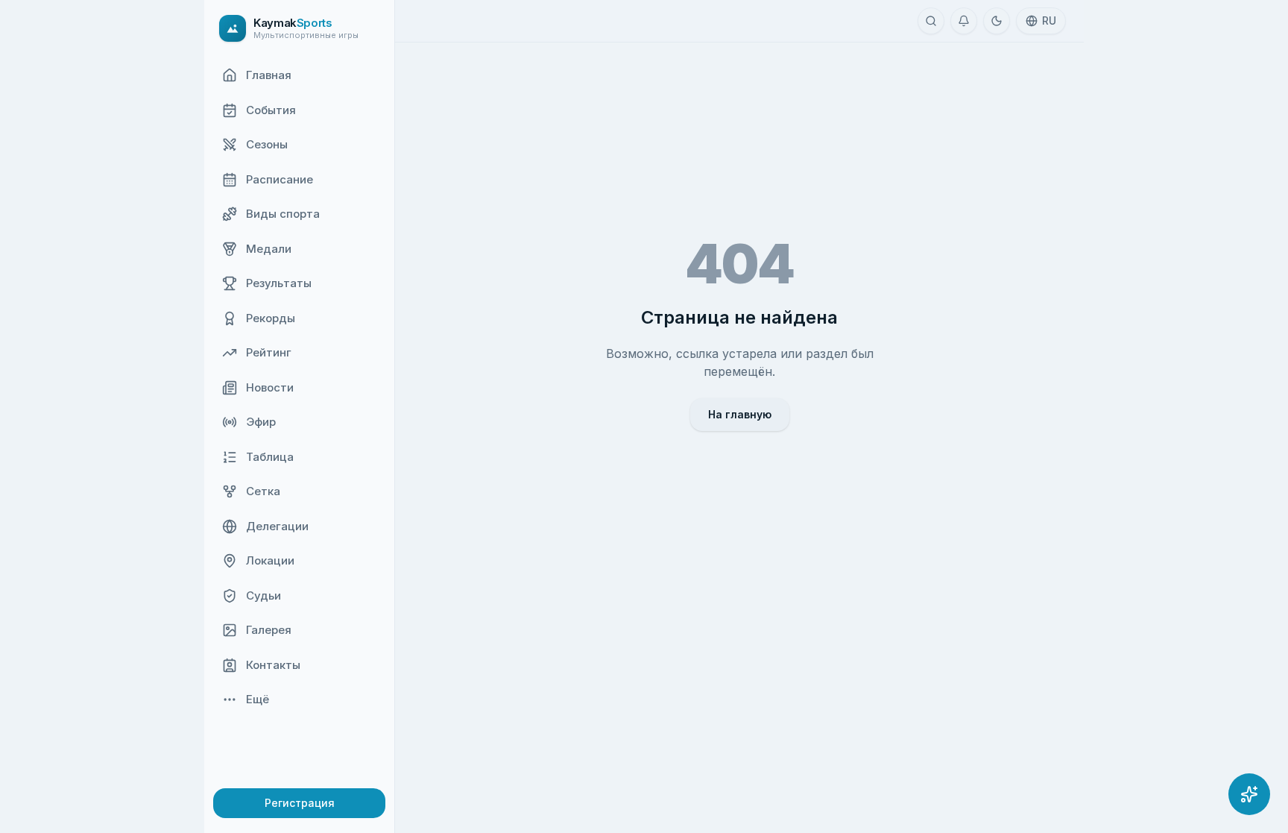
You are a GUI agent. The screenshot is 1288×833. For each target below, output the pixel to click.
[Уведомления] (963, 20)
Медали (268, 249)
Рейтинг (268, 352)
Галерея (268, 630)
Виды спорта (283, 214)
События (271, 110)
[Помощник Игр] (1249, 794)
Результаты (279, 283)
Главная (268, 75)
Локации (270, 560)
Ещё (257, 699)
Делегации (277, 526)
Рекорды (270, 318)
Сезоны (267, 144)
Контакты (273, 665)
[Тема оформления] (996, 20)
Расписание (279, 179)
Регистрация (300, 802)
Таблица (270, 457)
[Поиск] (931, 20)
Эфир (261, 422)
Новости (270, 387)
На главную (739, 414)
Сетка (263, 491)
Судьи (263, 595)
